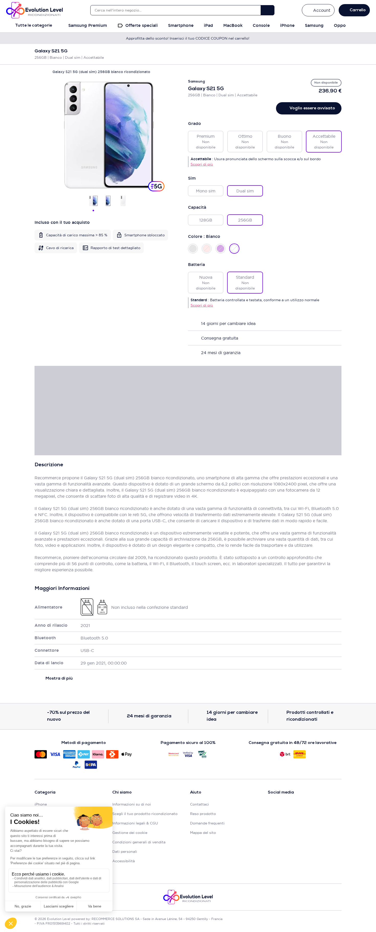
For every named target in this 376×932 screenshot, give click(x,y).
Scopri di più (202, 164)
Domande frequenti (207, 823)
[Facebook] (271, 806)
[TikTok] (296, 806)
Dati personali (124, 851)
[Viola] (220, 248)
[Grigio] (193, 248)
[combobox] (175, 10)
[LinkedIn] (308, 806)
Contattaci (199, 804)
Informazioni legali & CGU (135, 823)
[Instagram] (283, 806)
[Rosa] (207, 248)
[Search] (267, 10)
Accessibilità (123, 861)
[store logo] (34, 10)
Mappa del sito (203, 832)
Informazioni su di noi (131, 804)
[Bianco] (234, 248)
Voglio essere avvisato (312, 108)
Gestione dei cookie (129, 832)
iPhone (41, 804)
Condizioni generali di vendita (138, 842)
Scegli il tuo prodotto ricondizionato (145, 813)
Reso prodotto (203, 813)
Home (37, 72)
